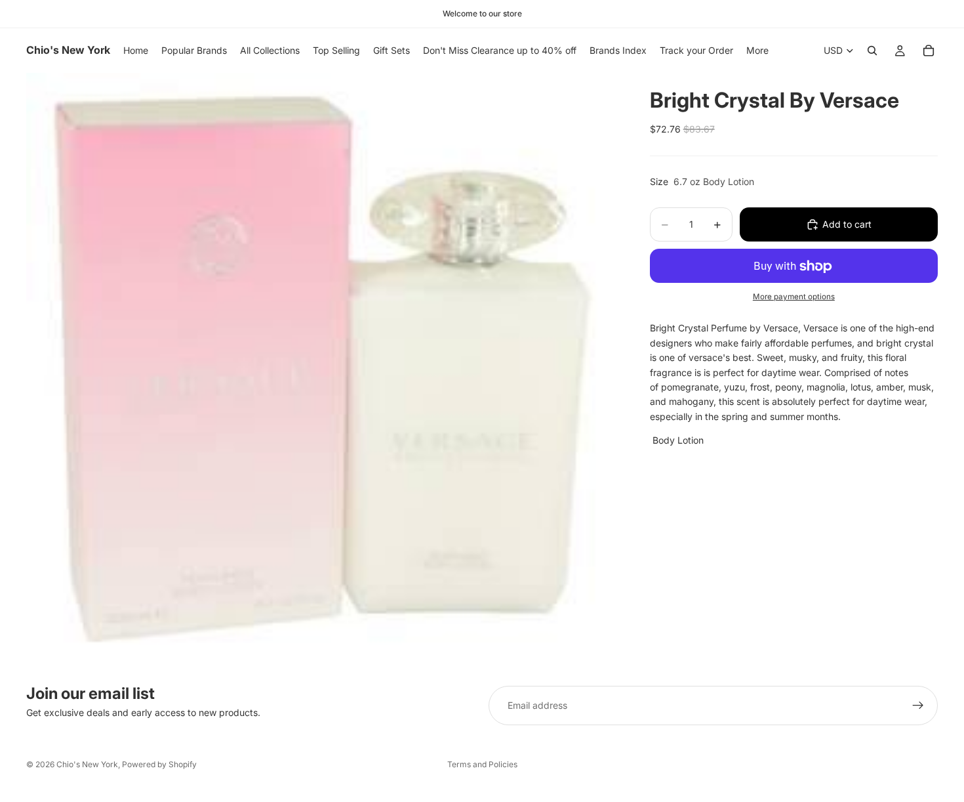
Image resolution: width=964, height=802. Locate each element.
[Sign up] (918, 705)
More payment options (794, 296)
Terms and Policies (482, 764)
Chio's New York (87, 764)
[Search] (872, 50)
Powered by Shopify (159, 764)
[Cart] (928, 50)
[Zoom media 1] (322, 369)
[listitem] (757, 50)
